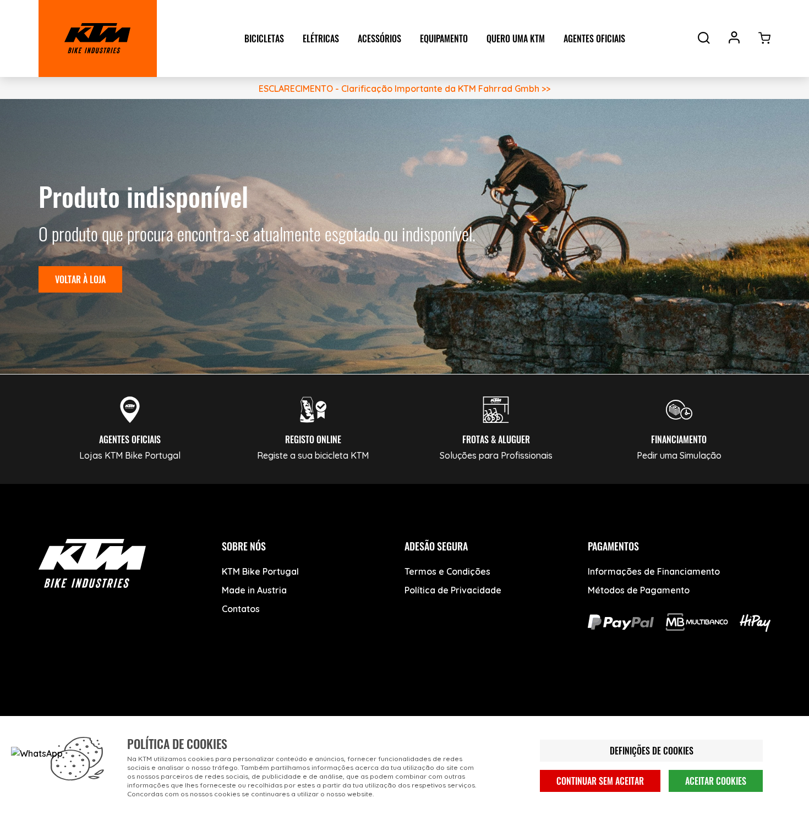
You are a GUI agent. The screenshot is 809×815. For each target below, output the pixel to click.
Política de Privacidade (452, 590)
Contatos (241, 608)
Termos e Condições (447, 571)
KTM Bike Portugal (260, 571)
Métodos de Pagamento (639, 590)
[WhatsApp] (177, 705)
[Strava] (219, 705)
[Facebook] (54, 705)
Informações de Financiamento (654, 571)
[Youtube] (95, 705)
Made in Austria (254, 590)
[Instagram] (136, 705)
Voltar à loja (80, 279)
